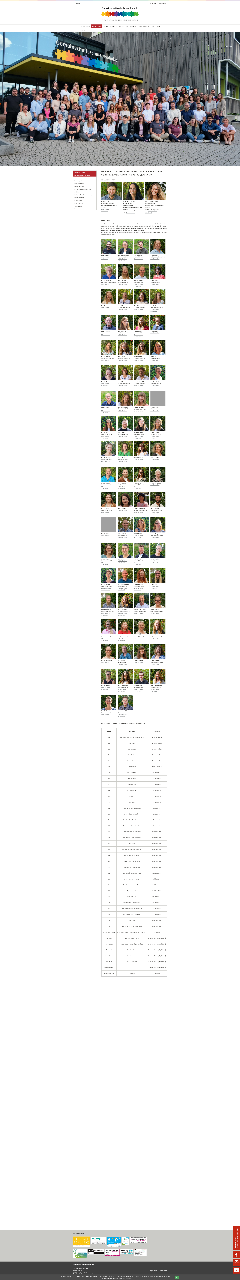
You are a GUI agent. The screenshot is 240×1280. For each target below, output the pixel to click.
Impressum (153, 1271)
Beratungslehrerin (106, 588)
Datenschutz (163, 1271)
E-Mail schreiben (105, 209)
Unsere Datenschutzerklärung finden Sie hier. (116, 1278)
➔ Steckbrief (104, 259)
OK (177, 1277)
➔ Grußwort (104, 211)
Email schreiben (105, 687)
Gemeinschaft (79, 172)
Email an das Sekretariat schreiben (84, 1274)
